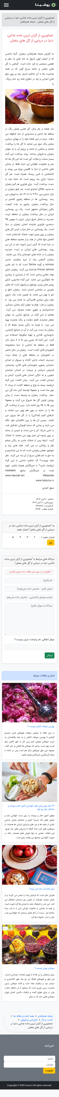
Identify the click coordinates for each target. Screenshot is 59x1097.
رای (50, 542)
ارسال (49, 655)
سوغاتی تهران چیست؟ (44, 968)
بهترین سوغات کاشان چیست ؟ (40, 726)
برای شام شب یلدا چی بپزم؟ (41, 889)
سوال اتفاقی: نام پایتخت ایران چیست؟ (34, 639)
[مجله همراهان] (45, 5)
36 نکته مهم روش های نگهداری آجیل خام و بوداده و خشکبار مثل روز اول (31, 807)
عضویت (49, 1071)
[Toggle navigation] (6, 5)
